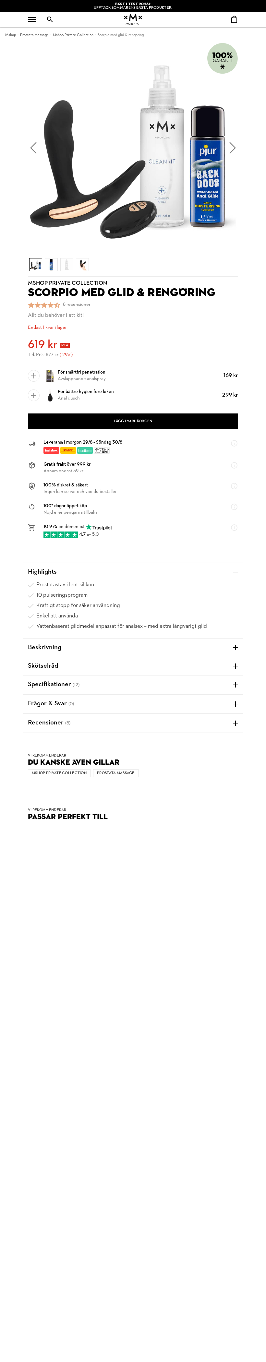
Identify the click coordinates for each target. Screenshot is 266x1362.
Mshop (10, 35)
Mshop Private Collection (73, 35)
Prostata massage (34, 35)
